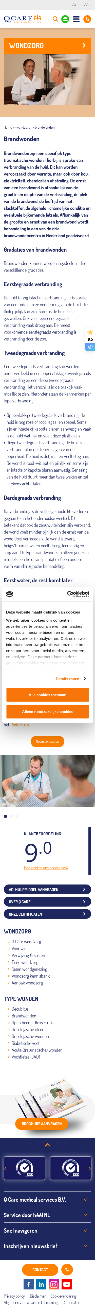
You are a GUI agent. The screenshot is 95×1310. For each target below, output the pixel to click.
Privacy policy (14, 1296)
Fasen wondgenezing (29, 969)
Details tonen (67, 678)
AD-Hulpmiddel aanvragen (34, 889)
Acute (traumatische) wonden (37, 1050)
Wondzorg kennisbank (31, 976)
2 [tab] (11, 816)
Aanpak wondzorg (27, 982)
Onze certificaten (25, 914)
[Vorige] (5, 1168)
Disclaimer (38, 1296)
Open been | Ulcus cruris (32, 1022)
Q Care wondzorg (26, 941)
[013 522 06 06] (87, 19)
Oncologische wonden (30, 1036)
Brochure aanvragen (42, 1123)
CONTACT (40, 1269)
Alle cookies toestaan (47, 695)
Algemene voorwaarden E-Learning (31, 1302)
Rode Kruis (19, 724)
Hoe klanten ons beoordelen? (46, 867)
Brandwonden (24, 1015)
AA (86, 5)
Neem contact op (47, 741)
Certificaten (71, 1302)
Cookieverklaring (63, 1296)
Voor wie (19, 948)
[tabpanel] (47, 781)
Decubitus (20, 1009)
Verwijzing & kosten (28, 955)
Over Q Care (19, 901)
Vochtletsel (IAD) (26, 1057)
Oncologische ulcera (29, 1029)
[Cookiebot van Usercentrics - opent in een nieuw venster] (67, 594)
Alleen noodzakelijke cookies (47, 711)
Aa (74, 5)
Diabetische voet (26, 1043)
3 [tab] (17, 816)
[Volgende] (89, 1168)
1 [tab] (5, 816)
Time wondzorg (25, 962)
